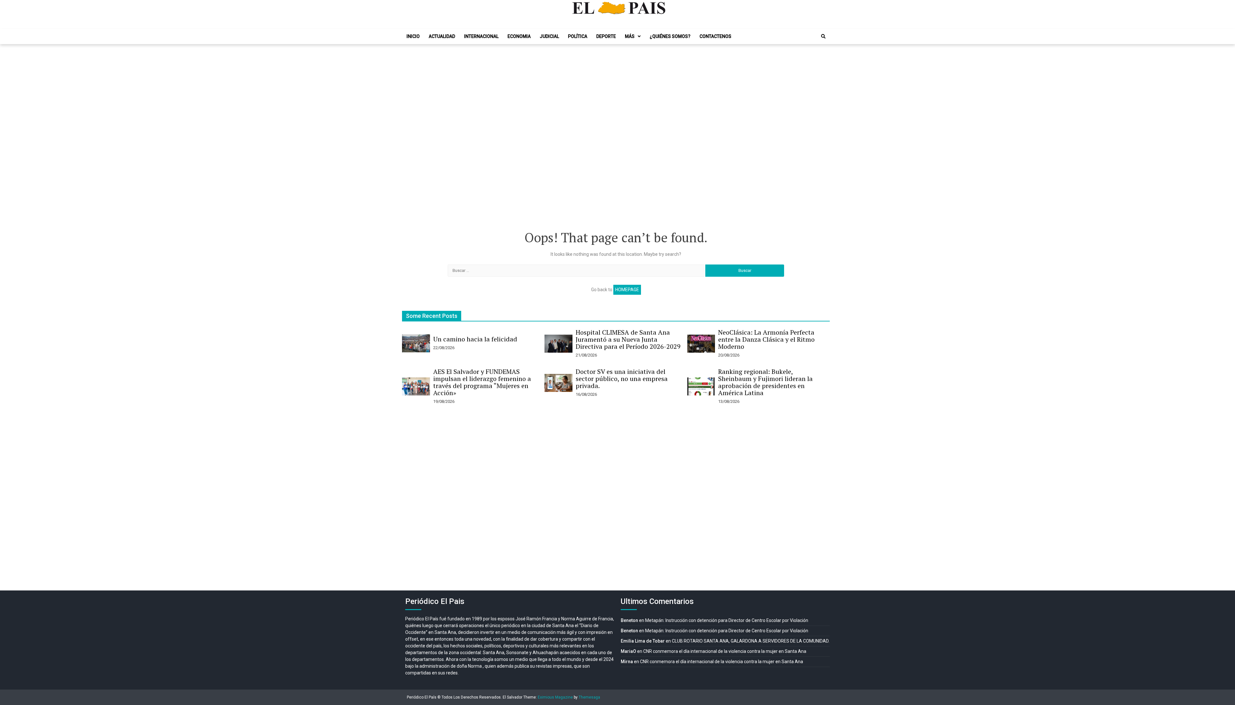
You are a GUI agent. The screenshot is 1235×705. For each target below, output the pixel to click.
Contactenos (715, 36)
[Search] (823, 36)
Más (630, 36)
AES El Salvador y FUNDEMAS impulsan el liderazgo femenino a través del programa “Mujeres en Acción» (482, 382)
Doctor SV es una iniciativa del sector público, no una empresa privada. (622, 378)
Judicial (549, 36)
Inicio (413, 36)
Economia (519, 36)
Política (577, 36)
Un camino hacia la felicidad (475, 339)
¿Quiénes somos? (670, 36)
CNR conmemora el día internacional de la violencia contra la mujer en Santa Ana (724, 651)
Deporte (606, 36)
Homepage (627, 289)
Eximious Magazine (555, 697)
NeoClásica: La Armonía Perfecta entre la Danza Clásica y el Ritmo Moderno (766, 339)
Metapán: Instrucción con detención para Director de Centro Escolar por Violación (726, 620)
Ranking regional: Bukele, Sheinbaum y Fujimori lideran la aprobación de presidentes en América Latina (765, 382)
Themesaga (589, 697)
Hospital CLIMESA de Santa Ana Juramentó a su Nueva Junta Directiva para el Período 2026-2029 (628, 339)
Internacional (481, 36)
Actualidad (442, 36)
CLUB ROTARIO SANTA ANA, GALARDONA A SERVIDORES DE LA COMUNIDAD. (750, 641)
